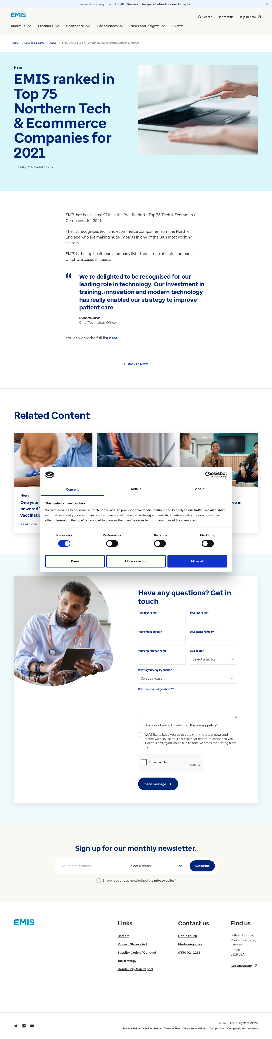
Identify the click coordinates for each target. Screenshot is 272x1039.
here (113, 337)
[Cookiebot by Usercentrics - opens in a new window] (208, 475)
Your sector (197, 651)
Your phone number (202, 632)
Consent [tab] (72, 489)
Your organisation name (152, 651)
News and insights (34, 42)
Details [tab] (136, 489)
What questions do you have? (156, 689)
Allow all (197, 561)
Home (15, 42)
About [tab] (199, 489)
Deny (75, 561)
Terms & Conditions (194, 1028)
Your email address (150, 632)
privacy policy (206, 725)
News (53, 42)
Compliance (217, 1028)
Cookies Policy (152, 1028)
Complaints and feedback (242, 1028)
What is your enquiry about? (155, 670)
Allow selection (136, 561)
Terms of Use (172, 1028)
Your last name (199, 612)
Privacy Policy (131, 1028)
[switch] (112, 543)
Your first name (147, 612)
